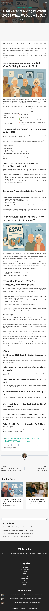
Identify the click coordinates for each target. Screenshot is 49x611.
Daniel (6, 505)
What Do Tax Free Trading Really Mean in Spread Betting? (17, 536)
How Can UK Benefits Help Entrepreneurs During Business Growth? (19, 526)
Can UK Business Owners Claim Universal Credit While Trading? (18, 533)
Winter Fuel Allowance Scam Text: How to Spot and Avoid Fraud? (12, 501)
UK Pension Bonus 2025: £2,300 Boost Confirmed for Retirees (38, 468)
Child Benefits (24, 567)
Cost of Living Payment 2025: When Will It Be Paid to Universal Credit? (22, 438)
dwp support (21, 445)
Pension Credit (24, 578)
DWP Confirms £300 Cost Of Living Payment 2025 (17, 441)
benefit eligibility (7, 445)
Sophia (30, 503)
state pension (7, 447)
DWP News (30, 7)
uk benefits (13, 447)
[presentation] (12, 489)
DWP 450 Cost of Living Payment (13, 440)
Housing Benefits (24, 575)
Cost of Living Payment (22, 7)
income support (29, 445)
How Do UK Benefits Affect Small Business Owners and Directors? (19, 530)
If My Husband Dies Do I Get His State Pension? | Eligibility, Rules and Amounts (11, 468)
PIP (24, 580)
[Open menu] (46, 2)
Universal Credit (24, 586)
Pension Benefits (25, 576)
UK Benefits (24, 584)
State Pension (24, 582)
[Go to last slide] (3, 495)
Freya (22, 19)
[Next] (46, 495)
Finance (24, 573)
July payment (37, 445)
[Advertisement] (24, 31)
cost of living (15, 445)
